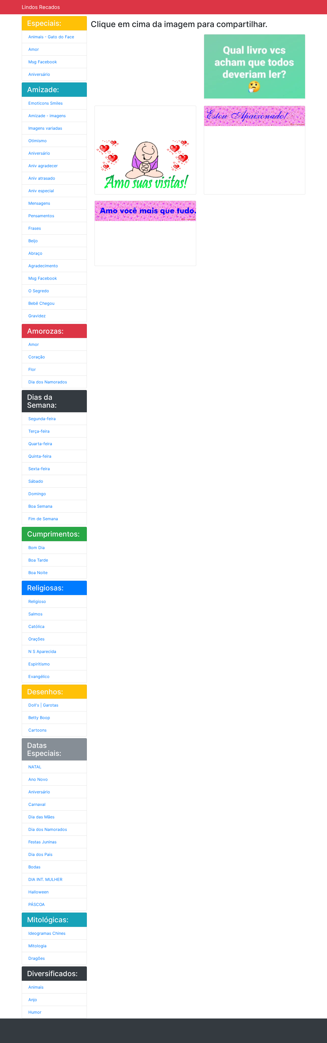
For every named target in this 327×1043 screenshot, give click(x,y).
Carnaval (36, 804)
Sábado (35, 481)
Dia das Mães (40, 816)
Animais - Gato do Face (50, 36)
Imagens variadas (44, 128)
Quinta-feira (39, 456)
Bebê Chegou (40, 303)
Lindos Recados (41, 7)
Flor (31, 369)
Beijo (32, 240)
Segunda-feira (41, 418)
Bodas (33, 866)
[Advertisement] (133, 66)
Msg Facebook (42, 61)
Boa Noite (37, 572)
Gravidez (36, 315)
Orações (35, 638)
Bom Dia (36, 547)
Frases (34, 228)
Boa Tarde (37, 560)
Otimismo (37, 140)
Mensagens (38, 203)
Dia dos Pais (39, 854)
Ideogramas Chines (46, 933)
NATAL (34, 766)
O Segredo (38, 290)
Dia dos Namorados (47, 381)
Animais (35, 987)
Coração (36, 356)
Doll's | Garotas (42, 705)
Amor (33, 49)
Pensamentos (40, 215)
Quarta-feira (39, 443)
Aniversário (38, 74)
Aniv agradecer (42, 165)
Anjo (32, 999)
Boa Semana (39, 506)
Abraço (34, 253)
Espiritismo (38, 663)
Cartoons (36, 730)
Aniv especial (40, 190)
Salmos (34, 613)
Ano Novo (37, 779)
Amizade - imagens (46, 115)
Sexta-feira (38, 468)
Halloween (38, 891)
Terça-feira (38, 431)
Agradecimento (42, 265)
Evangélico (38, 676)
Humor (34, 1012)
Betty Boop (38, 717)
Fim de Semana (42, 518)
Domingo (36, 493)
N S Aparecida (41, 651)
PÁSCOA (36, 904)
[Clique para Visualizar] (254, 66)
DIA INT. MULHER (44, 879)
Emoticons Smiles (45, 103)
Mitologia (36, 945)
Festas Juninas (41, 841)
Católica (35, 626)
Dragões (36, 958)
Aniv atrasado (41, 178)
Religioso (36, 601)
